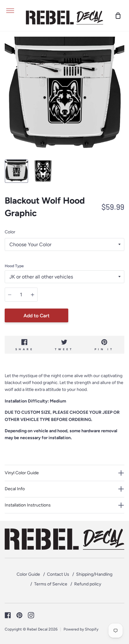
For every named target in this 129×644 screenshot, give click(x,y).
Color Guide (28, 574)
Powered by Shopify (81, 629)
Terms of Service (50, 584)
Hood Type (14, 265)
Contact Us (58, 574)
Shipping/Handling (94, 574)
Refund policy (87, 584)
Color (10, 232)
